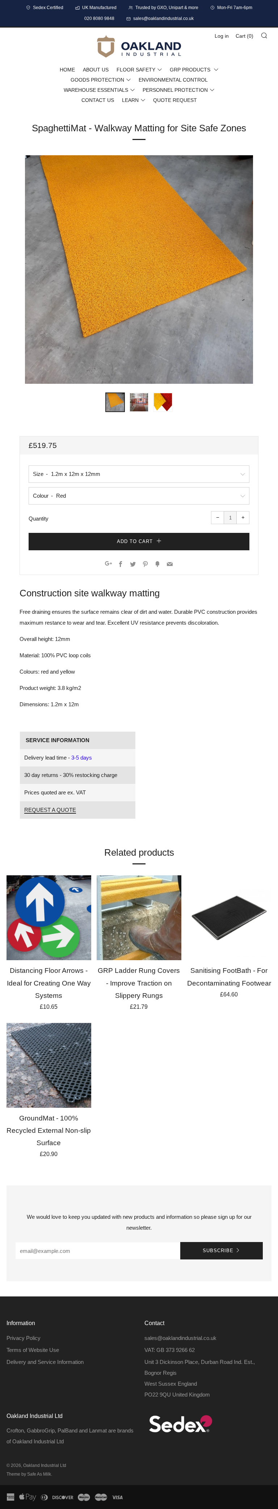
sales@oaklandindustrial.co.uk (180, 1338)
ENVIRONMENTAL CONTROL (173, 80)
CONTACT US (97, 100)
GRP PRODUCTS (191, 70)
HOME (67, 70)
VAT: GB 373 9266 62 (169, 1350)
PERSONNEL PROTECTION (175, 90)
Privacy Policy (24, 1338)
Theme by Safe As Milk (29, 1474)
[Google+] (108, 565)
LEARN (130, 100)
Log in (222, 36)
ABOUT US (96, 70)
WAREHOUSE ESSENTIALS (96, 90)
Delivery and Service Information (45, 1362)
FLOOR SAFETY (136, 70)
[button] (115, 402)
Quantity (39, 518)
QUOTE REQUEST (175, 100)
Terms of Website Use (33, 1350)
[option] (139, 269)
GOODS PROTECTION (97, 80)
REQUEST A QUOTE (50, 810)
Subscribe (218, 1250)
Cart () (244, 36)
